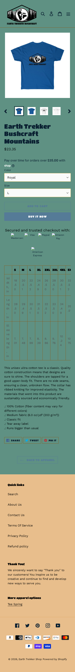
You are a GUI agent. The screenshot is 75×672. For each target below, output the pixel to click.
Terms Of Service (20, 525)
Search (13, 494)
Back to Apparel (40, 459)
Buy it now (37, 216)
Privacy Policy (18, 536)
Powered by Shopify (55, 659)
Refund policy (18, 546)
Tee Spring (15, 604)
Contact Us (16, 515)
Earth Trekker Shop (30, 659)
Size (7, 185)
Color (7, 170)
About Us (15, 504)
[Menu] (68, 13)
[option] (19, 111)
